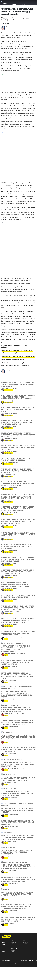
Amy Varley (8, 413)
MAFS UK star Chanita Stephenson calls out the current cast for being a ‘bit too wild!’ (17, 894)
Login (12, 951)
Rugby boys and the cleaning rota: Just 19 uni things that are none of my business (17, 823)
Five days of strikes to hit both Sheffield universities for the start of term (18, 435)
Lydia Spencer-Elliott (11, 653)
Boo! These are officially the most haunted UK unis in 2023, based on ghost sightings (17, 662)
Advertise (13, 942)
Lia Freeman (8, 512)
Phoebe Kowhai (10, 26)
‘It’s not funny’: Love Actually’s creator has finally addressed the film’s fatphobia (17, 764)
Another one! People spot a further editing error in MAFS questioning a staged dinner (18, 749)
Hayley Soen (8, 680)
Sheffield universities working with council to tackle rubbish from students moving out (18, 521)
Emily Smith (8, 666)
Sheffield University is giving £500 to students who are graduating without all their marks (18, 508)
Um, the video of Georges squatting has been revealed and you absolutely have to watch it (18, 779)
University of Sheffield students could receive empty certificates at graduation (18, 534)
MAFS (16, 680)
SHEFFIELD (8, 390)
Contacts (25, 943)
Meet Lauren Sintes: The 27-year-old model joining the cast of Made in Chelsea (18, 810)
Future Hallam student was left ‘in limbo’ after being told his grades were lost (18, 447)
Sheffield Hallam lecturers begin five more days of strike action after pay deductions (17, 572)
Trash (22, 713)
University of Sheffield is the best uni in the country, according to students (17, 471)
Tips (28, 4)
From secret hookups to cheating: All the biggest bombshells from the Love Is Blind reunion (17, 837)
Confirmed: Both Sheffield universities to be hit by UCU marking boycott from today (15, 584)
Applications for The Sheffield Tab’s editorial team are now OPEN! (18, 596)
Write (23, 4)
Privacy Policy (14, 943)
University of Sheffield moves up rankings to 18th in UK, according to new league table (17, 422)
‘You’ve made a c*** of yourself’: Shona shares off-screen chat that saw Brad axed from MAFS (18, 879)
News (16, 26)
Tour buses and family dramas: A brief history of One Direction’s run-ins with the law (16, 709)
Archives (13, 945)
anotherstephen (10, 637)
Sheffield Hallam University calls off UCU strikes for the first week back (17, 409)
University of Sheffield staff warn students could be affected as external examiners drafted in (17, 496)
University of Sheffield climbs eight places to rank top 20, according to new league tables (18, 559)
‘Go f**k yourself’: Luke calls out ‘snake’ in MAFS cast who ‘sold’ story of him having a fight (16, 906)
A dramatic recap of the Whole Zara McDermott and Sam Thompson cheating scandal (18, 633)
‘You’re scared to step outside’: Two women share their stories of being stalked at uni (18, 737)
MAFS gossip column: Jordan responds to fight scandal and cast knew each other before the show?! (17, 675)
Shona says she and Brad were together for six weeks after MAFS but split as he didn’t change (18, 866)
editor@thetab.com (23, 960)
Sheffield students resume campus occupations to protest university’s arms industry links (18, 397)
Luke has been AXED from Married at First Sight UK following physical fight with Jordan (18, 919)
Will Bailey (8, 401)
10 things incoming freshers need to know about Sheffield (17, 459)
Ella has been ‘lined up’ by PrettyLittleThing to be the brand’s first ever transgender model (16, 694)
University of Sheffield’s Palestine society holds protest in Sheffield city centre (17, 384)
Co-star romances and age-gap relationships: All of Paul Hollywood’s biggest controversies (15, 648)
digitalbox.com (7, 960)
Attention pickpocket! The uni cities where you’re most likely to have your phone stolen (18, 793)
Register (13, 950)
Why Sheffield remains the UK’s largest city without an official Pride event (16, 546)
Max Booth (8, 388)
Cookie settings (27, 945)
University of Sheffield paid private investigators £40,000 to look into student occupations (17, 608)
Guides (15, 462)
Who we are (25, 942)
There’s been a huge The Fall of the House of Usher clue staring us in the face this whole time (18, 722)
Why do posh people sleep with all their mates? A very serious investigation (17, 852)
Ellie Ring (7, 783)
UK (6, 638)
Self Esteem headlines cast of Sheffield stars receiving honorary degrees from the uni (18, 483)
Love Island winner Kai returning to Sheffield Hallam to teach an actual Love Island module (18, 620)
